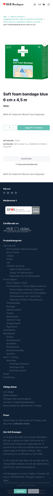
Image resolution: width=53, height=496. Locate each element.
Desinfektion (9, 330)
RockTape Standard (19, 363)
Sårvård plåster (13, 309)
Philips (9, 259)
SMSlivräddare (10, 395)
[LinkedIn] (16, 193)
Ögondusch (11, 326)
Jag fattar (20, 491)
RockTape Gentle (18, 370)
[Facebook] (4, 193)
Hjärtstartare (9, 245)
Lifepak (10, 255)
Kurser (6, 374)
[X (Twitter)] (8, 193)
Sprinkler (10, 353)
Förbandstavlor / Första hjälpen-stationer (26, 286)
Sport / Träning (10, 357)
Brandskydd (9, 333)
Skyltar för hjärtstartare (21, 272)
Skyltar (9, 336)
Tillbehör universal (15, 266)
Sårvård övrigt (13, 320)
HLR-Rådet (8, 392)
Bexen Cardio (13, 252)
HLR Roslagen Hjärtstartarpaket (22, 249)
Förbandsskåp (13, 303)
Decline (33, 491)
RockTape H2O (17, 367)
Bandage (10, 306)
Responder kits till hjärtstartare (25, 276)
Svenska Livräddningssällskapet (18, 402)
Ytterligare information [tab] (26, 164)
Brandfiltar (11, 343)
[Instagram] (12, 193)
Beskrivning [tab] (26, 159)
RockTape (11, 360)
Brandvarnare (12, 347)
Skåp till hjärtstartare (20, 269)
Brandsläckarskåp (15, 350)
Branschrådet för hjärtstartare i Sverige (22, 405)
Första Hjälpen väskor (17, 282)
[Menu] (48, 4)
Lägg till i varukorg (33, 127)
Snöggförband (13, 323)
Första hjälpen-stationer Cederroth (26, 289)
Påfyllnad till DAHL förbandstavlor (26, 299)
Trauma (10, 313)
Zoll (8, 262)
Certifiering (8, 377)
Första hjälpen (10, 279)
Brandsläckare (13, 340)
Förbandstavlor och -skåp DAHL (25, 296)
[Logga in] (35, 5)
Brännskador (12, 316)
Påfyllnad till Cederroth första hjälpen (28, 293)
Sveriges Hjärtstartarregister (17, 398)
